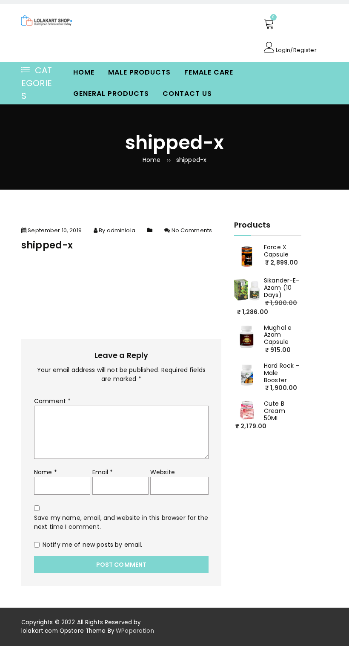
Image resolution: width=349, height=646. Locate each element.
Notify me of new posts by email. (92, 544)
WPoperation (135, 631)
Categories (36, 83)
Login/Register (296, 49)
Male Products (139, 72)
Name (45, 472)
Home (83, 72)
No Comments (192, 230)
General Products (111, 93)
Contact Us (187, 93)
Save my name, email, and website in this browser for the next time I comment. (121, 522)
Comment (52, 401)
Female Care (208, 72)
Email (102, 472)
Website (162, 472)
